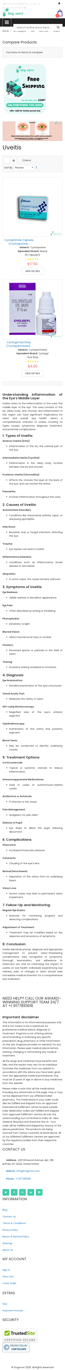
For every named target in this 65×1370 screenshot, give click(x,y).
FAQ (4, 1304)
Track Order (9, 1283)
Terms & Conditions (14, 1223)
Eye (32, 31)
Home (5, 31)
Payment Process (12, 1310)
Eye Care (43, 31)
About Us (7, 1250)
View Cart (8, 1276)
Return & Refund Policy (15, 1236)
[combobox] (37, 27)
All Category (20, 31)
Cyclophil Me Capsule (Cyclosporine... (18, 242)
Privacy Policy (10, 1230)
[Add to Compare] (57, 231)
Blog (4, 1209)
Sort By (8, 167)
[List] (13, 160)
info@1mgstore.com (23, 1171)
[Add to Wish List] (57, 224)
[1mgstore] (32, 12)
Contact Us (9, 1216)
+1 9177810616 (18, 1178)
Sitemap (7, 1243)
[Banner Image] (25, 89)
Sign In (6, 1270)
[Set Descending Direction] (36, 167)
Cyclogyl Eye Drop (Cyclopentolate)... (19, 344)
